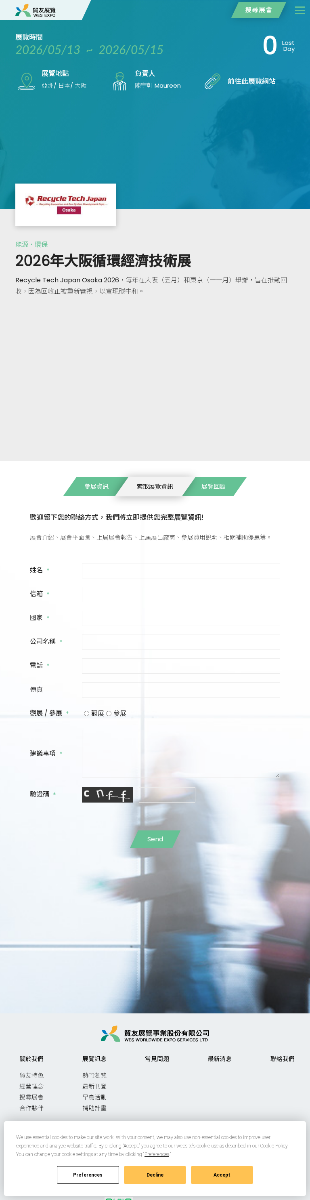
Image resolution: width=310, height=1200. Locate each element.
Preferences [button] (157, 1154)
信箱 (40, 594)
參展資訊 (96, 486)
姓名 (40, 570)
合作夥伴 (31, 1108)
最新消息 (219, 1059)
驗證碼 (43, 795)
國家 (40, 618)
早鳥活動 (94, 1097)
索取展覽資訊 (155, 486)
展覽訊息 (94, 1059)
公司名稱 (46, 642)
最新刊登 (94, 1086)
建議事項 (46, 754)
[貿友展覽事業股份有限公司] (35, 10)
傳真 (37, 690)
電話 (40, 666)
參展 (119, 713)
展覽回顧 (213, 486)
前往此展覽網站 (252, 81)
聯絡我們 (282, 1059)
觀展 (97, 713)
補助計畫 (94, 1108)
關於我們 (31, 1059)
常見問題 (157, 1059)
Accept (222, 1175)
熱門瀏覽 (94, 1075)
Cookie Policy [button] (273, 1146)
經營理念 (31, 1086)
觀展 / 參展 (49, 713)
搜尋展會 (258, 10)
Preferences (88, 1175)
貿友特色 (31, 1075)
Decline (155, 1175)
